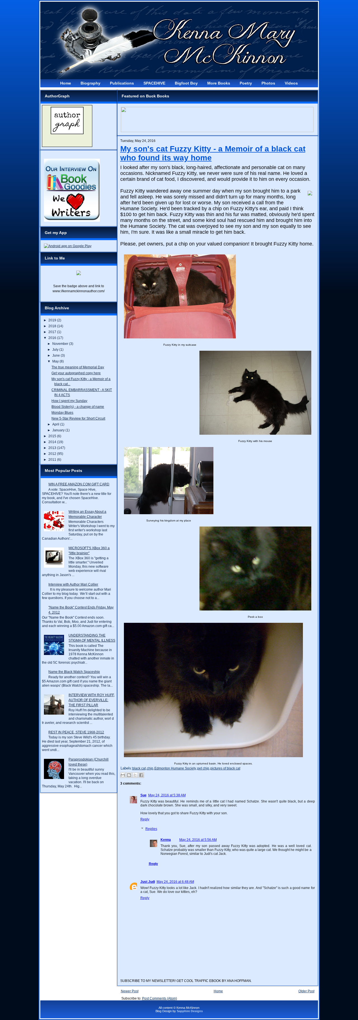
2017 (52, 332)
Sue (143, 795)
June (56, 355)
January (58, 430)
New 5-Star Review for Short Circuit (78, 418)
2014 (52, 442)
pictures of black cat (225, 768)
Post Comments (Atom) (159, 998)
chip (150, 768)
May (56, 361)
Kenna (166, 840)
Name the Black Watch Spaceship (74, 672)
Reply (144, 819)
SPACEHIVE (154, 83)
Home (65, 83)
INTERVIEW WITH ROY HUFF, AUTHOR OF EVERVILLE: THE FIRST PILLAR (92, 700)
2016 (52, 338)
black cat (139, 768)
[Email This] (123, 775)
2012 (52, 454)
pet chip (203, 768)
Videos (291, 83)
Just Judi (147, 882)
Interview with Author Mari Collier (73, 584)
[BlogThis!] (129, 775)
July (55, 350)
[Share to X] (135, 775)
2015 (52, 436)
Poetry (246, 83)
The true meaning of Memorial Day (77, 367)
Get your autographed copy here (76, 373)
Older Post (306, 991)
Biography (90, 83)
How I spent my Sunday (69, 401)
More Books (218, 83)
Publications (122, 83)
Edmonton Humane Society (175, 768)
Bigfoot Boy (186, 83)
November (60, 344)
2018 (52, 326)
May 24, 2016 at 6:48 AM (175, 882)
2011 (52, 460)
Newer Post (129, 991)
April (56, 424)
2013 (52, 448)
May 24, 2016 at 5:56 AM (198, 840)
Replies (151, 829)
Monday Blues (62, 413)
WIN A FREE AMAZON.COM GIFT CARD (78, 484)
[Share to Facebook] (141, 775)
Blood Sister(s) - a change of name (77, 407)
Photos (268, 83)
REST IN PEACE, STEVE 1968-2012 (76, 732)
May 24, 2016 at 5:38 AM (167, 795)
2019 (52, 320)
